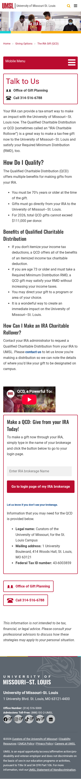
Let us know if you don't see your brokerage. (32, 504)
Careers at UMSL (65, 743)
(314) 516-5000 (32, 708)
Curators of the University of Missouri (34, 738)
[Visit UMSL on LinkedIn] (40, 719)
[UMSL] (8, 5)
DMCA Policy (26, 743)
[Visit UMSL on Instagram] (18, 719)
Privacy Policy (44, 743)
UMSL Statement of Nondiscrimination (52, 769)
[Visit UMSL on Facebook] (7, 719)
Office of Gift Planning (30, 90)
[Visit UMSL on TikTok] (29, 719)
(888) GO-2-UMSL (42, 712)
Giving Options (24, 43)
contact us (33, 352)
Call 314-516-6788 (27, 98)
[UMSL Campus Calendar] (50, 719)
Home (7, 43)
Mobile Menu (15, 61)
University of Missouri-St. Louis (36, 5)
